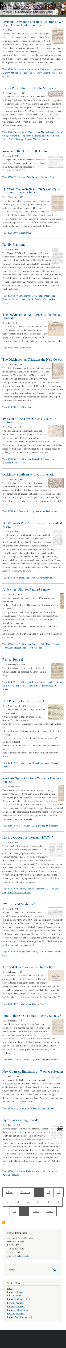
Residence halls (39, 135)
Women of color (40, 139)
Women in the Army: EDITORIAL (25, 151)
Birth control (25, 295)
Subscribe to (3, 1222)
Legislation (57, 69)
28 (19, 1201)
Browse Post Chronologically (20, 1317)
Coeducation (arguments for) (32, 511)
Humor (35, 1003)
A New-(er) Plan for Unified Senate (26, 589)
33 (15, 1211)
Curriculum (24, 1108)
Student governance (43, 685)
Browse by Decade (15, 1313)
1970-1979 (13, 177)
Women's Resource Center (44, 177)
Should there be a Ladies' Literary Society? (31, 1015)
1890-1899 (13, 232)
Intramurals (53, 1171)
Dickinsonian (25, 232)
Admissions (33, 69)
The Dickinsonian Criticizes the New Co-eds (32, 359)
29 (30, 1201)
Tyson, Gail (24, 577)
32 (58, 1201)
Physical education (10, 1174)
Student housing (16, 139)
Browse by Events (15, 1302)
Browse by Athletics (16, 1306)
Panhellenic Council (24, 685)
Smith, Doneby (34, 299)
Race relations (29, 72)
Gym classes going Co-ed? (20, 1120)
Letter (37, 132)
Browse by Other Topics (18, 1309)
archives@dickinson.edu (18, 1255)
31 (48, 1201)
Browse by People (15, 1292)
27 (9, 1201)
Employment (41, 888)
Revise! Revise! (12, 659)
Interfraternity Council (42, 681)
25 (49, 1192)
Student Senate (20, 647)
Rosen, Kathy (38, 951)
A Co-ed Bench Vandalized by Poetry (27, 967)
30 (38, 1201)
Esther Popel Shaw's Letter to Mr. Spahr (29, 88)
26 (59, 1192)
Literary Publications (11, 72)
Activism (23, 69)
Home (9, 1288)
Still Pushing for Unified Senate (23, 701)
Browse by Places (15, 1295)
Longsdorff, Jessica (40, 459)
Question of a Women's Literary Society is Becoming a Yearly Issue (31, 190)
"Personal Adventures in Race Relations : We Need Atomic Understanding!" (32, 23)
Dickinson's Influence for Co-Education (29, 474)
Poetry (42, 1003)
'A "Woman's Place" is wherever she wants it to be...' (32, 525)
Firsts (30, 132)
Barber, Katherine (27, 1171)
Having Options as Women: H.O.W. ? (27, 837)
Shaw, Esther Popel (45, 72)
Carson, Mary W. (26, 888)
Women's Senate (36, 647)
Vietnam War (25, 177)
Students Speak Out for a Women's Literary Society (31, 780)
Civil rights (45, 69)
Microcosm (20, 462)
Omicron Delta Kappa (42, 644)
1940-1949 (13, 69)
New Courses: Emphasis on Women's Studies (32, 1071)
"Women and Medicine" (18, 904)
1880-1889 (13, 407)
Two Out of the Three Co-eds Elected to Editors (29, 420)
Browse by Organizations (18, 1299)
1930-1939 (13, 644)
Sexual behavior (19, 299)
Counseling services (41, 295)
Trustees (28, 139)
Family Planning (13, 244)
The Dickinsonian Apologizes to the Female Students (32, 316)
